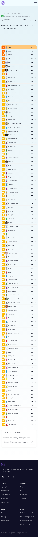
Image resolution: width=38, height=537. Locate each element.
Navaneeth (11, 245)
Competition (5, 490)
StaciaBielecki (12, 93)
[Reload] (31, 20)
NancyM (10, 100)
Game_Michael (12, 138)
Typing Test (5, 487)
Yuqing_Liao (11, 177)
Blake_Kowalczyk (13, 413)
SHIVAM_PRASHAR (13, 295)
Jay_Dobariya (12, 424)
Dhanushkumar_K (13, 287)
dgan (9, 58)
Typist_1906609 (12, 188)
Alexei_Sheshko (12, 180)
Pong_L (10, 165)
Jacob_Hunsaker (13, 283)
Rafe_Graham (12, 291)
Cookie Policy (5, 520)
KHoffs (10, 62)
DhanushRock (12, 238)
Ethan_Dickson (12, 264)
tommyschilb (12, 146)
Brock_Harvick (12, 318)
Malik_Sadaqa (12, 169)
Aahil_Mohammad (13, 367)
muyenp (10, 276)
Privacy (3, 517)
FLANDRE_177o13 (13, 203)
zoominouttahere (13, 226)
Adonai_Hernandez (13, 379)
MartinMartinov (12, 104)
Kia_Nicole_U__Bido (13, 333)
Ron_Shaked (11, 173)
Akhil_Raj (10, 211)
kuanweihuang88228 (14, 85)
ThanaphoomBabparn (14, 192)
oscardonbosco (12, 253)
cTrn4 (9, 268)
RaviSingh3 (11, 135)
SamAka (10, 154)
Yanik (9, 47)
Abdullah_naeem (13, 131)
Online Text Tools (25, 524)
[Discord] (2, 477)
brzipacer (11, 257)
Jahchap (10, 184)
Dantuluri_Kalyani (13, 382)
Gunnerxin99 (12, 306)
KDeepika (11, 97)
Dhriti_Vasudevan (13, 329)
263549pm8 (11, 199)
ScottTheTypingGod (14, 127)
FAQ (21, 490)
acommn (10, 161)
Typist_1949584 (12, 142)
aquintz (10, 150)
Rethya (10, 51)
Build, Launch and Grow (28, 513)
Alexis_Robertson (13, 340)
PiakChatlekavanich (13, 299)
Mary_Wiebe (11, 215)
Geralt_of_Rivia (12, 310)
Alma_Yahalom (12, 321)
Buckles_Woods (12, 108)
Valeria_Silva (11, 337)
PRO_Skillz (11, 356)
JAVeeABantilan (12, 70)
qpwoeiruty (11, 81)
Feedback (23, 494)
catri (9, 112)
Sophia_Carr (11, 119)
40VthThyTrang (12, 371)
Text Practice (5, 494)
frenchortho (11, 230)
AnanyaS (10, 398)
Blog (21, 487)
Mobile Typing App (26, 520)
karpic (10, 234)
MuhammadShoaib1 (13, 394)
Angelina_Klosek (13, 375)
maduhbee (11, 66)
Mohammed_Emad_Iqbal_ (15, 123)
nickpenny (11, 74)
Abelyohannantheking (14, 405)
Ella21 (9, 352)
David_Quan (11, 77)
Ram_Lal (10, 207)
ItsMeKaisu (11, 401)
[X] (13, 477)
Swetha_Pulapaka (13, 348)
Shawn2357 (11, 89)
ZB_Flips (10, 55)
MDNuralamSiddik (13, 409)
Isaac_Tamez (11, 363)
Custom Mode (5, 502)
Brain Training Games (27, 517)
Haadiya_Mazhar (12, 344)
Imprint (3, 513)
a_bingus (10, 116)
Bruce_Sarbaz (12, 325)
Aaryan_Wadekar (12, 386)
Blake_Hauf (11, 420)
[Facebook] (8, 477)
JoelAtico (11, 218)
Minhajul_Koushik (13, 260)
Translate (23, 498)
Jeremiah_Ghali (12, 279)
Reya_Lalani (11, 249)
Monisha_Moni (12, 360)
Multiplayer (4, 498)
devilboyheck (12, 196)
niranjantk (11, 417)
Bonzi (10, 222)
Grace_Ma (11, 314)
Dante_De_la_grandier (14, 302)
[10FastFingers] (2, 3)
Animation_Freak (12, 241)
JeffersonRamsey (13, 158)
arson (9, 272)
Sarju (9, 390)
